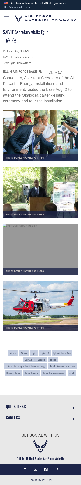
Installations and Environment (62, 366)
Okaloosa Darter (13, 373)
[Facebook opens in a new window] (46, 470)
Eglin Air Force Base (62, 353)
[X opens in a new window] (35, 470)
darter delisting (31, 373)
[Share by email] (14, 40)
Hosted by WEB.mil (40, 479)
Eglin (34, 353)
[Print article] (7, 40)
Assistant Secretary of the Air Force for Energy (25, 366)
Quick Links (16, 406)
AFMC (71, 373)
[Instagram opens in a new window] (57, 470)
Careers (13, 417)
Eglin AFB (45, 353)
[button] (17, 7)
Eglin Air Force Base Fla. (35, 359)
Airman (13, 353)
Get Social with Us (40, 435)
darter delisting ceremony (54, 373)
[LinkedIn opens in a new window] (24, 470)
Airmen (24, 353)
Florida (53, 359)
